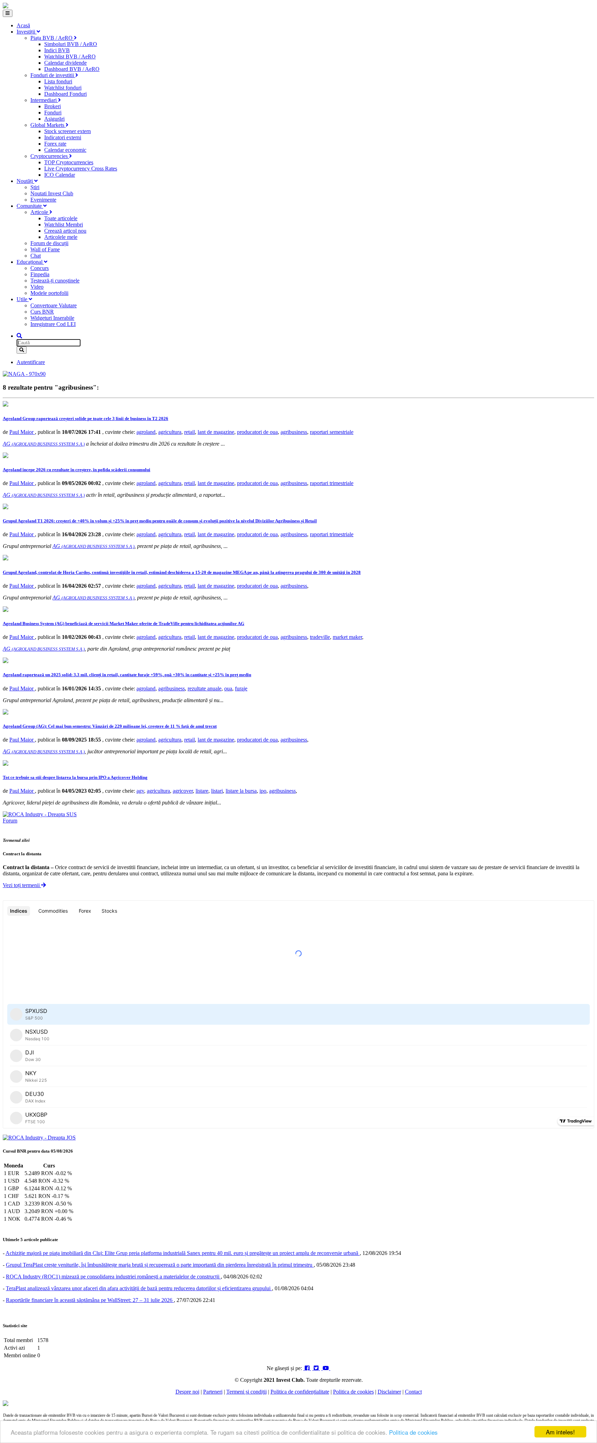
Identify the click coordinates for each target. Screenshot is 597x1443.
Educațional (30, 262)
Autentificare (31, 362)
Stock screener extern (67, 131)
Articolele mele (60, 237)
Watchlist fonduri (63, 88)
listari (217, 791)
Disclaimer (389, 1392)
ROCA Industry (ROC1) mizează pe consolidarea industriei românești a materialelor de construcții (113, 1276)
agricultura (169, 432)
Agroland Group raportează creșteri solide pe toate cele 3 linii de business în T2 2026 (85, 418)
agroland (145, 432)
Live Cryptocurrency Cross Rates (80, 168)
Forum (10, 820)
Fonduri (52, 112)
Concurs (39, 268)
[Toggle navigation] (7, 13)
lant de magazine (216, 432)
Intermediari (44, 100)
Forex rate (55, 144)
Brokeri (52, 106)
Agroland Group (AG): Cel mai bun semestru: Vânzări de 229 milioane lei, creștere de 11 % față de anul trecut (110, 726)
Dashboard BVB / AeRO (72, 69)
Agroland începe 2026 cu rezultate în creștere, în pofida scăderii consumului (76, 469)
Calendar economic (65, 150)
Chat (35, 256)
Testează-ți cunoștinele (54, 280)
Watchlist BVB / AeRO (70, 56)
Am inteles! (560, 1431)
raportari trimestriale (331, 483)
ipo (262, 791)
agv (140, 791)
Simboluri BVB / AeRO (70, 44)
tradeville (320, 637)
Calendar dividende (65, 63)
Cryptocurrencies (49, 156)
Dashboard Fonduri (65, 94)
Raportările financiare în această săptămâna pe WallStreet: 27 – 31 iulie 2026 (90, 1300)
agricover (183, 791)
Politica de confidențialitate (300, 1392)
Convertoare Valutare (53, 305)
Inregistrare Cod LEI (53, 324)
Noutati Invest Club (51, 193)
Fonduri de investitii (52, 75)
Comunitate (30, 206)
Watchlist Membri (63, 224)
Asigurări (54, 119)
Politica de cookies (413, 1432)
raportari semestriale (331, 432)
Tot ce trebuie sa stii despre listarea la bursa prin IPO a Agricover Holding (75, 777)
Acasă (23, 25)
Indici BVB (57, 50)
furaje (241, 688)
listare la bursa (241, 791)
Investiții (27, 32)
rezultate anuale (204, 688)
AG (44, 444)
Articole (39, 212)
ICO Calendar (59, 175)
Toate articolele (60, 218)
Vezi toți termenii (22, 885)
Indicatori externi (62, 137)
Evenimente (43, 200)
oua (228, 688)
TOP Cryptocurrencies (68, 162)
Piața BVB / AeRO (52, 38)
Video (37, 287)
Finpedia (39, 274)
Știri (34, 187)
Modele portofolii (49, 293)
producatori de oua (257, 432)
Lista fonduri (58, 81)
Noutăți (25, 181)
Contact (413, 1392)
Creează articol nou (65, 231)
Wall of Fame (45, 249)
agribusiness (294, 432)
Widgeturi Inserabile (52, 318)
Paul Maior (22, 432)
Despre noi (187, 1392)
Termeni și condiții (246, 1392)
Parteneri (212, 1392)
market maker (347, 637)
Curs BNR (42, 312)
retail (189, 432)
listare (202, 791)
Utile (23, 299)
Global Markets (48, 125)
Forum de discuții (49, 243)
